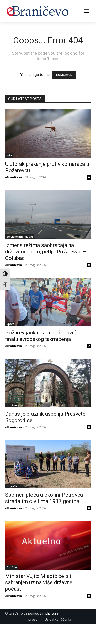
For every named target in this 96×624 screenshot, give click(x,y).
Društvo (12, 405)
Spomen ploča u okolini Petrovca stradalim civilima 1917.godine (44, 498)
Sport (10, 324)
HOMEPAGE (64, 75)
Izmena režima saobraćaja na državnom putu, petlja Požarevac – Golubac (45, 251)
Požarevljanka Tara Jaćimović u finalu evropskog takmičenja (42, 336)
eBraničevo (13, 177)
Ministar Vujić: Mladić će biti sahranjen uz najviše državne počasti (39, 582)
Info (9, 155)
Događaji (12, 486)
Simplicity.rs (49, 613)
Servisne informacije (20, 236)
